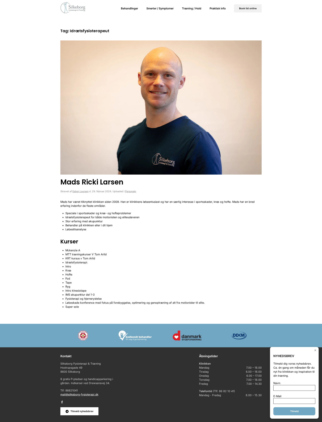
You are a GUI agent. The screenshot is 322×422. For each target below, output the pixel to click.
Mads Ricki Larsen (91, 182)
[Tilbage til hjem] (73, 8)
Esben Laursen (80, 191)
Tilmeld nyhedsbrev (81, 411)
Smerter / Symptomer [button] (160, 8)
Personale (130, 191)
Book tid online (248, 8)
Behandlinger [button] (129, 8)
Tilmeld (294, 411)
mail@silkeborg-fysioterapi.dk (79, 394)
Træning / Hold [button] (191, 8)
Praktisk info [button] (218, 8)
